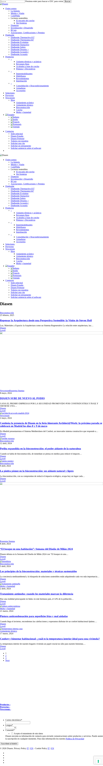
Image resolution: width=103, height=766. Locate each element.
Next (7, 660)
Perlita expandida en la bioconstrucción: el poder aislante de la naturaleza (40, 448)
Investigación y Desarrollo (22, 179)
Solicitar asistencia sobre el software (26, 297)
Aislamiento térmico (24, 256)
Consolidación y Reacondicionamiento (32, 237)
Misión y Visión (17, 164)
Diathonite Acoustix (19, 205)
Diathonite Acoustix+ (20, 203)
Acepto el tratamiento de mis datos (28, 733)
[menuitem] (9, 115)
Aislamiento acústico (25, 254)
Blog (13, 251)
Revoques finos (22, 215)
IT (28, 748)
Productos (9, 208)
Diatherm (15, 176)
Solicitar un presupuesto (21, 295)
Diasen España (17, 285)
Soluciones (10, 244)
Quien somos (10, 160)
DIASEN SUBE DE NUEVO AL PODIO (22, 398)
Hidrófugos (21, 227)
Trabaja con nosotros (19, 290)
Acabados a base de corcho (27, 217)
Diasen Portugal (17, 287)
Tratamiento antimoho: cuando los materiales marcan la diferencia (36, 593)
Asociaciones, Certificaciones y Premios (28, 184)
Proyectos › (5, 707)
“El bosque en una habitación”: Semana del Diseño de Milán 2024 (36, 549)
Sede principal (17, 283)
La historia (15, 162)
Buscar (67, 1)
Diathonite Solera (18, 198)
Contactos (9, 280)
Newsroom (10, 249)
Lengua (9, 725)
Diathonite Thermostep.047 (22, 191)
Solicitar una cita (18, 292)
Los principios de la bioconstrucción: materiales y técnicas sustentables (38, 571)
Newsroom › (5, 709)
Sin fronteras (21, 174)
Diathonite (9, 186)
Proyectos (9, 246)
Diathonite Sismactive (20, 196)
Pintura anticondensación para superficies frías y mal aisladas (34, 616)
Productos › (5, 704)
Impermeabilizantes (24, 225)
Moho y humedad (23, 263)
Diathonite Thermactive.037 (22, 189)
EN (31, 748)
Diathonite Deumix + (20, 201)
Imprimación (21, 232)
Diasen (3, 328)
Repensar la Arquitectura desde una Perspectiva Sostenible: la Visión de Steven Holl (46, 320)
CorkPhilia (15, 167)
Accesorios (20, 242)
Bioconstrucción (23, 258)
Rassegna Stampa (16, 391)
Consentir (10, 730)
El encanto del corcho (25, 172)
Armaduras (20, 239)
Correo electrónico (13, 720)
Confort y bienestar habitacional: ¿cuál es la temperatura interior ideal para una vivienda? (50, 638)
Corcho (19, 261)
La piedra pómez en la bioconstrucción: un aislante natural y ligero (37, 471)
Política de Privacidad (75, 739)
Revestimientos (22, 230)
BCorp (13, 181)
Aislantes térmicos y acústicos (28, 213)
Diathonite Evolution (19, 193)
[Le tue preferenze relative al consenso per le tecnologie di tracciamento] (98, 761)
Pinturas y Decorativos (25, 220)
